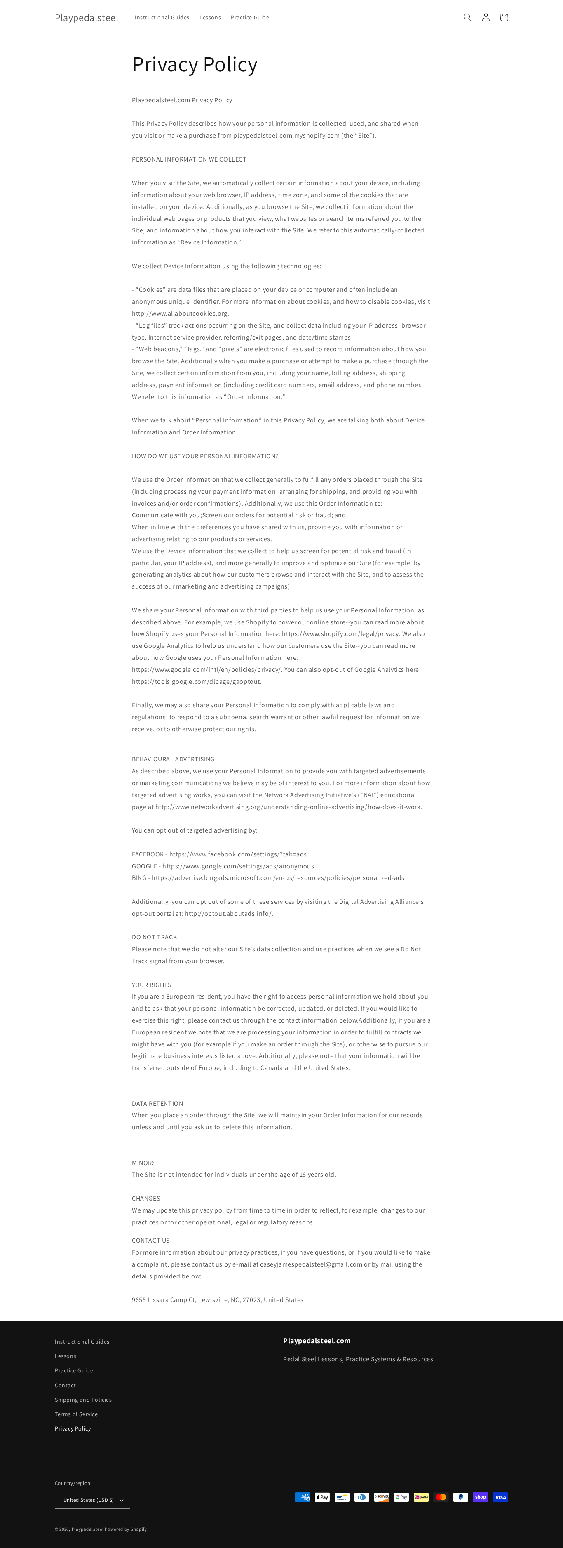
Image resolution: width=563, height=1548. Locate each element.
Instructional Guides (82, 1341)
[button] (468, 17)
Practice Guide (74, 1370)
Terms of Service (76, 1414)
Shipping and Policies (83, 1399)
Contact (65, 1385)
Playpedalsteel (88, 1529)
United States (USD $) (88, 1499)
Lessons (65, 1356)
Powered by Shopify (126, 1529)
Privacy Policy (73, 1428)
